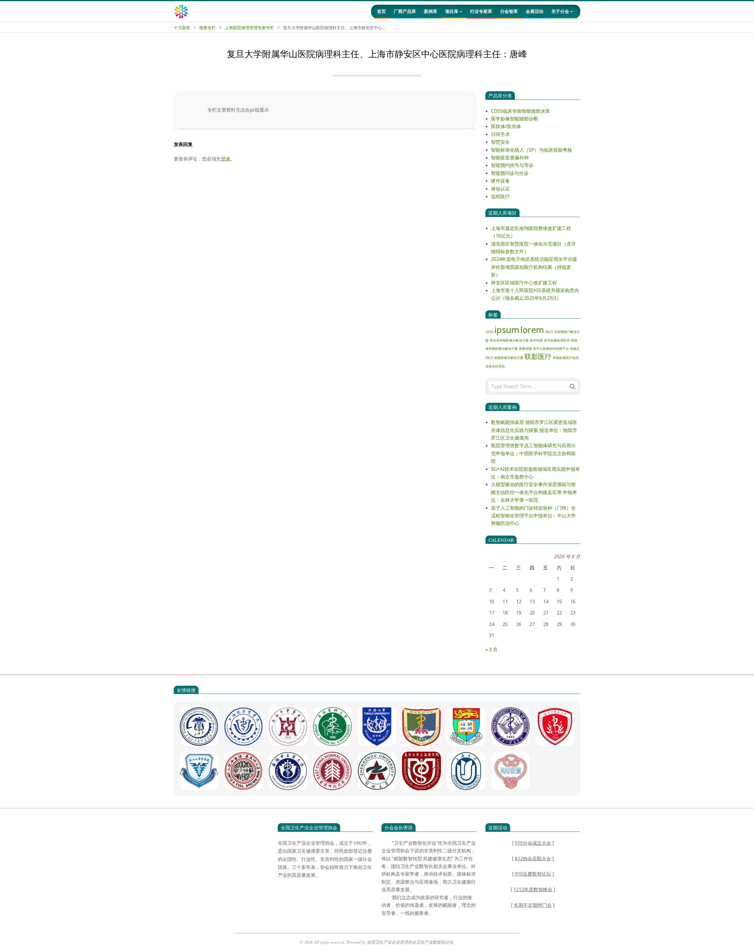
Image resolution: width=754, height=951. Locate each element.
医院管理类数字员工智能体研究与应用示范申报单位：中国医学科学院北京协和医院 (533, 453)
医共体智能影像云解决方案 (509, 340)
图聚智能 (525, 349)
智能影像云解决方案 (508, 358)
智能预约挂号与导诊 (512, 165)
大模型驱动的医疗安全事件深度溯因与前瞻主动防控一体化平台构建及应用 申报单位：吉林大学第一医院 (534, 492)
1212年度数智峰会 (532, 889)
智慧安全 (500, 142)
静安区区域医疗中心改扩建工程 (524, 282)
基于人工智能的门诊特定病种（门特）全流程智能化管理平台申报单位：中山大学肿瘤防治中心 (533, 516)
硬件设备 (500, 181)
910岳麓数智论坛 (533, 874)
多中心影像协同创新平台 (551, 349)
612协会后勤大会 (533, 858)
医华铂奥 (536, 340)
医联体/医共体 (506, 126)
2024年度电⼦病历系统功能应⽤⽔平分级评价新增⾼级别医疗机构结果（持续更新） (534, 267)
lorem (532, 330)
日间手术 (500, 134)
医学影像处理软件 (557, 340)
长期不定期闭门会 (533, 905)
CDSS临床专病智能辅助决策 (520, 111)
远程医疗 (500, 196)
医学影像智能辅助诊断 (514, 118)
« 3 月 (491, 649)
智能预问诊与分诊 (510, 173)
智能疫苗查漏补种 (510, 157)
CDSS (489, 332)
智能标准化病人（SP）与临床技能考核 (531, 150)
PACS (549, 332)
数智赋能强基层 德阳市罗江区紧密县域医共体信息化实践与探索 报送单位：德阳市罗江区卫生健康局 (534, 430)
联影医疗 (538, 356)
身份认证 (500, 188)
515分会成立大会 (533, 843)
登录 (225, 158)
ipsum (507, 330)
